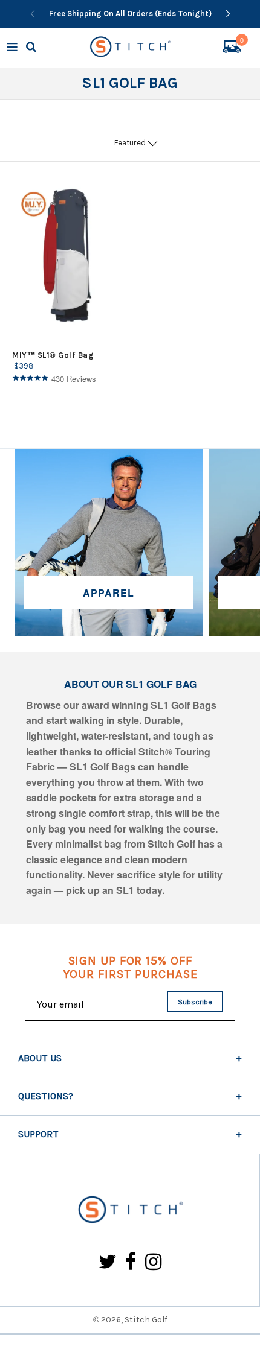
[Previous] (32, 13)
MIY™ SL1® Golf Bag (53, 355)
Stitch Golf (146, 1320)
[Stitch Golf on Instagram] (153, 1262)
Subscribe (195, 1002)
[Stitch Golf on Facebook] (131, 1262)
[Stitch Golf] (129, 1210)
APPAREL (108, 593)
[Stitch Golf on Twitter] (108, 1262)
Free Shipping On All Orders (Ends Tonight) (130, 13)
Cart (242, 42)
